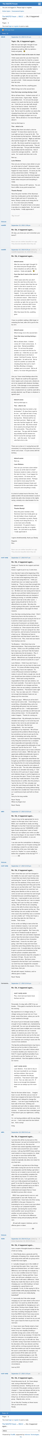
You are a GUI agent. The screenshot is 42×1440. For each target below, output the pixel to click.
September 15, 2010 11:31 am (21, 37)
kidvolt (3, 37)
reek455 (3, 225)
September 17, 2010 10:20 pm (21, 866)
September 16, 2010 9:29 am (20, 250)
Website (3, 221)
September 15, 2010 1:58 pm (20, 225)
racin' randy (4, 557)
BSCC (21, 16)
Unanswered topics (18, 11)
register (16, 26)
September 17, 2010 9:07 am (20, 557)
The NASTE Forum (10, 4)
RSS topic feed (9, 30)
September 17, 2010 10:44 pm (21, 983)
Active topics (6, 11)
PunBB (13, 1434)
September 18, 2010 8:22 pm (20, 1239)
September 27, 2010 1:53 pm (20, 1373)
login (10, 26)
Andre (3, 1238)
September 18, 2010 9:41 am (20, 1132)
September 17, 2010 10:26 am (21, 811)
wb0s (2, 811)
